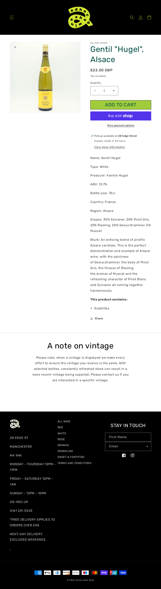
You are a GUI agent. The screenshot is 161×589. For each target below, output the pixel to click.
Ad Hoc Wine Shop (84, 580)
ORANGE (63, 445)
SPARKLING (65, 451)
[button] (11, 17)
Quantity (95, 82)
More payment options (120, 125)
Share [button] (99, 318)
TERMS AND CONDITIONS (75, 463)
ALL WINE (64, 421)
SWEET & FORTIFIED (71, 457)
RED (60, 427)
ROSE (61, 439)
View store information (109, 147)
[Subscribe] (146, 446)
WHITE (62, 433)
